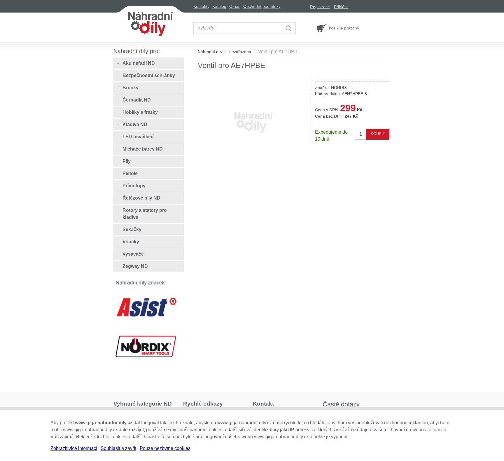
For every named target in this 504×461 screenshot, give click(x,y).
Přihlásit (341, 6)
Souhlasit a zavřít (118, 448)
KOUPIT (378, 134)
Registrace (320, 6)
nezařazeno (240, 51)
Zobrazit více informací (73, 448)
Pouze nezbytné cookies (165, 448)
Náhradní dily (210, 51)
